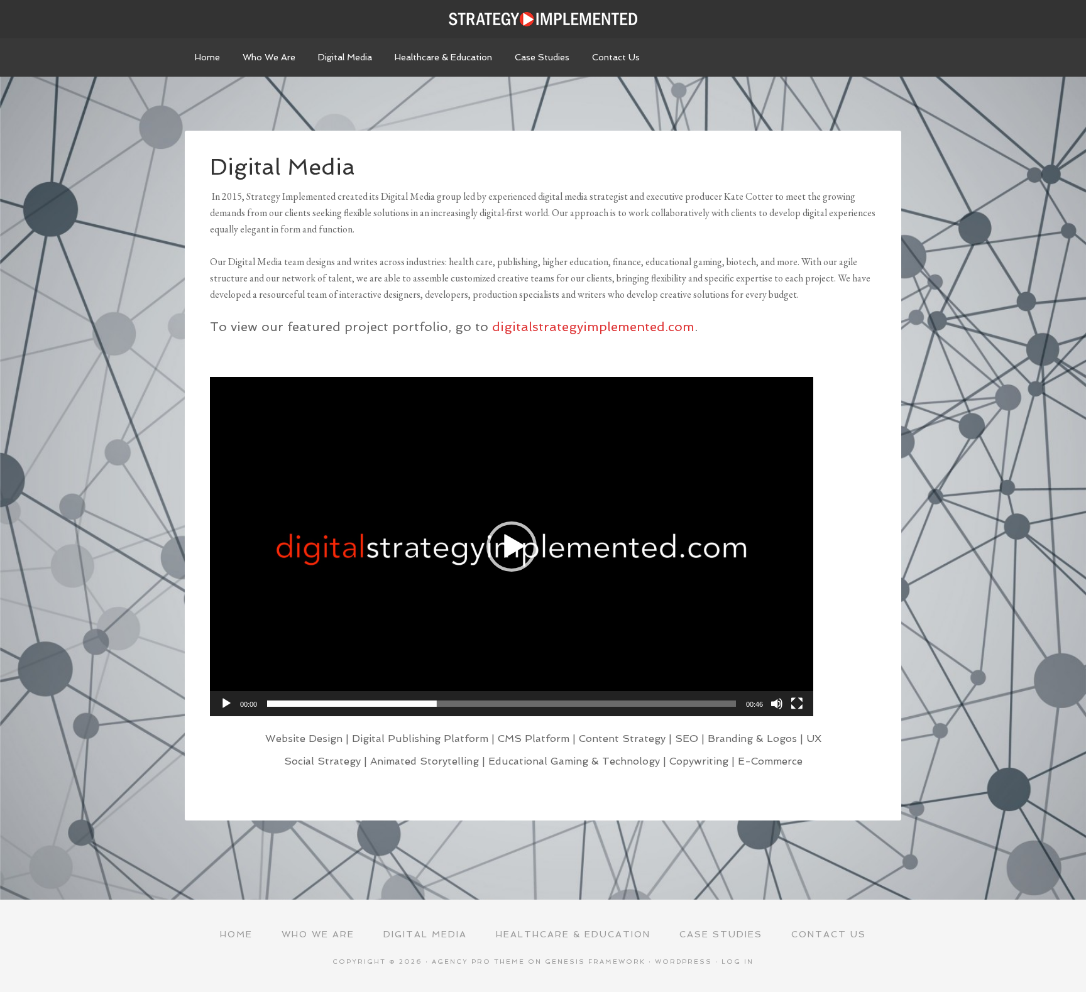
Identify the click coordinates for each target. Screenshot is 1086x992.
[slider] (501, 703)
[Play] (226, 703)
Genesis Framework (595, 961)
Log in (737, 961)
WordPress (683, 961)
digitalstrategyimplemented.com (593, 326)
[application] (511, 546)
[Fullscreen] (797, 703)
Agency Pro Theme (478, 961)
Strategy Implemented (543, 19)
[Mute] (777, 703)
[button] (511, 546)
